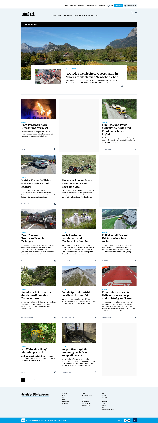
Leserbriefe (83, 15)
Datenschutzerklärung (108, 409)
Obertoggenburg (86, 403)
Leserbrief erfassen (91, 5)
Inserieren (81, 5)
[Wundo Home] (28, 14)
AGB (103, 407)
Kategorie (64, 393)
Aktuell (54, 15)
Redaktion (102, 5)
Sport (59, 15)
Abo (103, 393)
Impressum (50, 420)
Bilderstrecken (67, 15)
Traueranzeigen (93, 15)
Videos (76, 15)
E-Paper (66, 5)
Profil (83, 393)
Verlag (103, 403)
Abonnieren (118, 5)
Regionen (84, 399)
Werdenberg (85, 401)
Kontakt (104, 405)
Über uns (73, 5)
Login (111, 5)
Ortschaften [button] (131, 5)
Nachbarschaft (86, 405)
